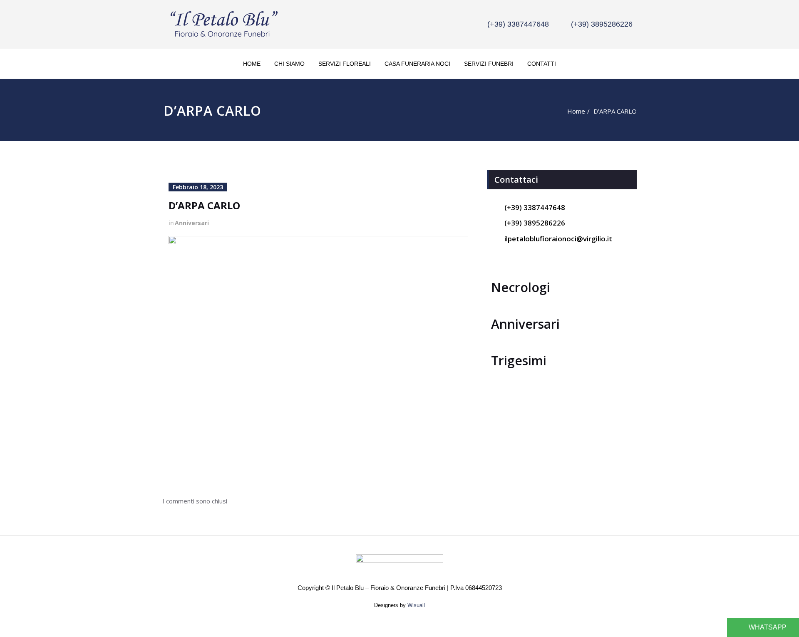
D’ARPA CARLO (615, 111)
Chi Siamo (289, 63)
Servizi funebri (489, 63)
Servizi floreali (344, 63)
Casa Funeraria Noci (417, 63)
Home (252, 63)
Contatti (541, 63)
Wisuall (416, 605)
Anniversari (192, 223)
